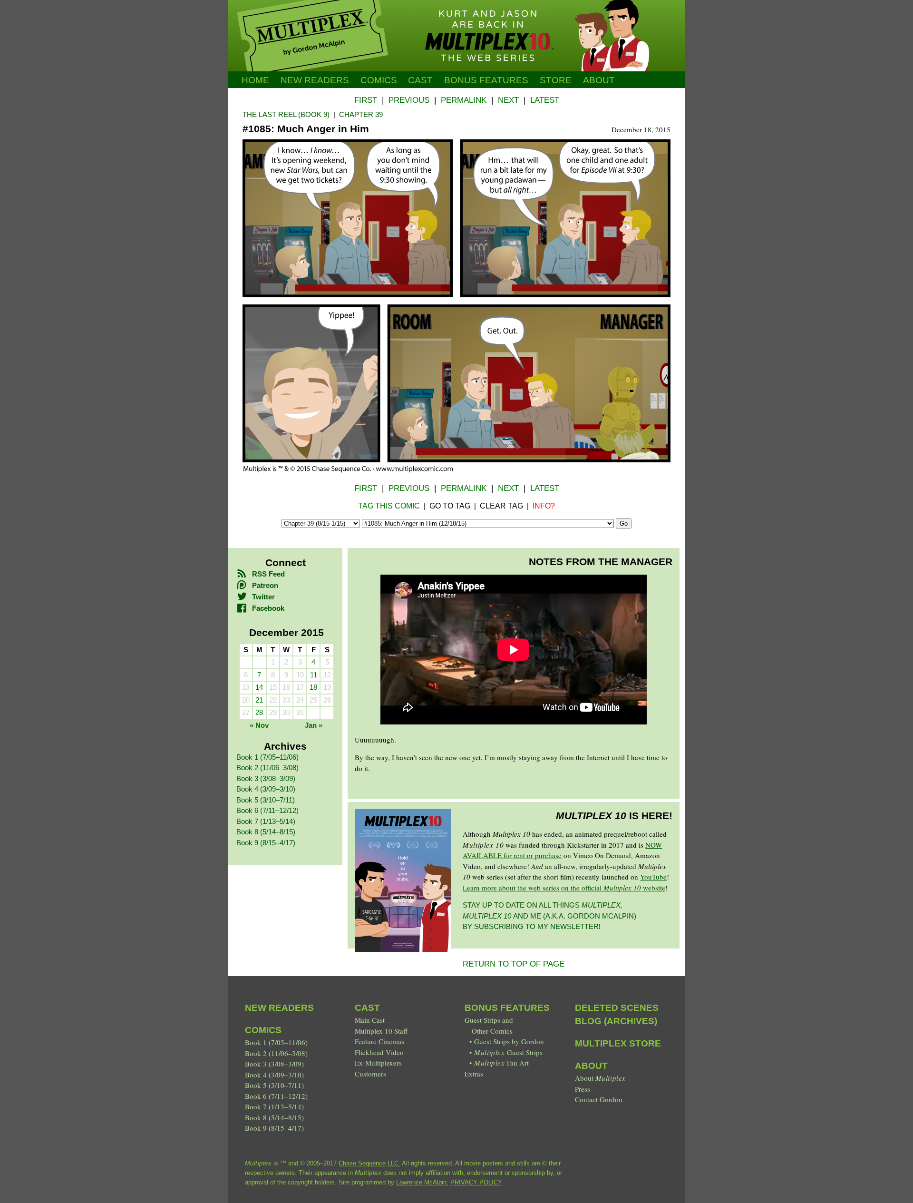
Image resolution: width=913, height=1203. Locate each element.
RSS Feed (268, 574)
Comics (378, 80)
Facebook (268, 608)
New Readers (315, 80)
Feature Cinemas (379, 1041)
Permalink (463, 100)
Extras (474, 1073)
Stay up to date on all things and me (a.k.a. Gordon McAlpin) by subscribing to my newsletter (549, 915)
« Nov (259, 725)
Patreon (265, 585)
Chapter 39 (361, 114)
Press (582, 1089)
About (599, 80)
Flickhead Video (379, 1052)
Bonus (486, 80)
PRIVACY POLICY (476, 1182)
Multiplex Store (618, 1043)
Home (255, 80)
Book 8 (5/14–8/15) (265, 832)
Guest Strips (508, 1052)
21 (259, 700)
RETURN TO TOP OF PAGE (513, 963)
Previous (409, 100)
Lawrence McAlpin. (422, 1182)
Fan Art (501, 1062)
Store (556, 80)
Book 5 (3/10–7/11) (265, 800)
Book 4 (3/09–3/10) (265, 789)
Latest (544, 100)
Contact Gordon (598, 1099)
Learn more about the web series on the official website (564, 887)
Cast (420, 80)
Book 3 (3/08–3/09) (265, 778)
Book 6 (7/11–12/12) (267, 810)
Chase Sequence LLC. (369, 1163)
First (365, 100)
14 (259, 687)
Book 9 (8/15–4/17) (265, 843)
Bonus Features (507, 1008)
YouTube (653, 876)
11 (313, 675)
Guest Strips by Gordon (509, 1041)
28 (259, 712)
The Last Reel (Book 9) (286, 114)
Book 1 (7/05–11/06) (267, 757)
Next (508, 100)
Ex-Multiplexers (378, 1062)
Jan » (313, 725)
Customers (370, 1073)
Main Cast (370, 1020)
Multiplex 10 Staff (381, 1031)
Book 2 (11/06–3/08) (267, 767)
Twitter (263, 597)
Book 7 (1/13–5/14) (265, 821)
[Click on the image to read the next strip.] (456, 470)
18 (313, 687)
